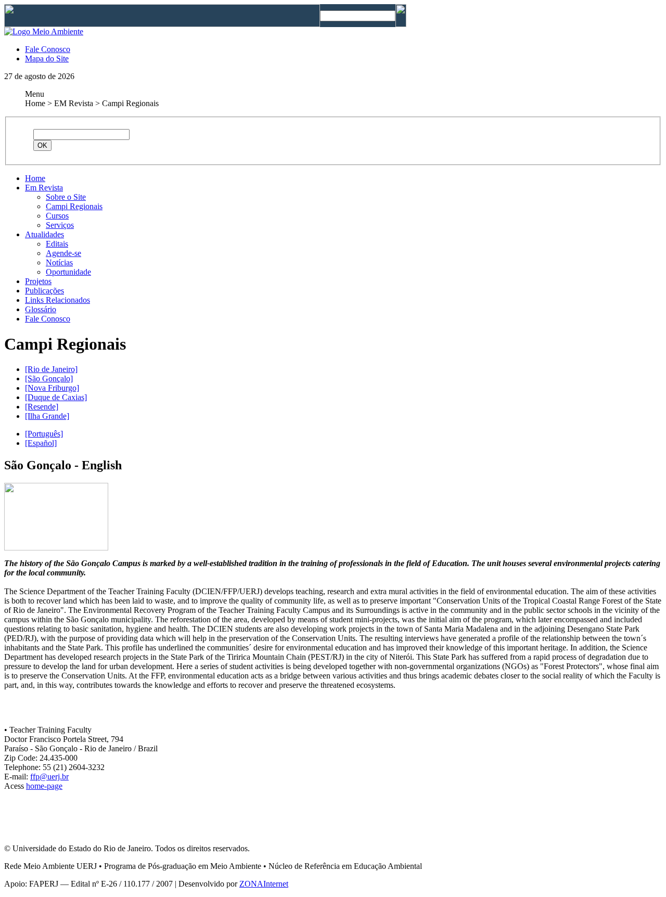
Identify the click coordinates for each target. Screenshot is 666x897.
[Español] (41, 443)
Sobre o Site (66, 197)
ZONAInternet (263, 883)
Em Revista (44, 187)
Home (35, 178)
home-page (44, 785)
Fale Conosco (47, 49)
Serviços (60, 225)
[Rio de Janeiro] (51, 369)
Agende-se (63, 253)
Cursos (57, 215)
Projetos (38, 281)
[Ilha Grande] (47, 416)
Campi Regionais (74, 206)
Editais (57, 243)
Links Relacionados (57, 300)
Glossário (40, 309)
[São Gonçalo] (49, 378)
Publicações (44, 290)
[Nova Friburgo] (52, 387)
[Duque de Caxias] (56, 397)
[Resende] (41, 406)
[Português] (44, 433)
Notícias (59, 262)
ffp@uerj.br (49, 776)
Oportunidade (68, 271)
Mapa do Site (47, 58)
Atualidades (44, 234)
